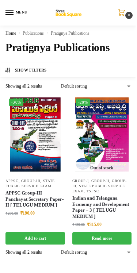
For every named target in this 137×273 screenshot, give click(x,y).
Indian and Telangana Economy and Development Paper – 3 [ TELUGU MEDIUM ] (100, 207)
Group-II (100, 181)
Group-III (30, 181)
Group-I (80, 181)
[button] (123, 13)
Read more (102, 238)
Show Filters (31, 70)
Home (10, 33)
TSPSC (93, 191)
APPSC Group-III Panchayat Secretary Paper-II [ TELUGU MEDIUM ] (34, 199)
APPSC (12, 181)
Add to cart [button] (35, 238)
